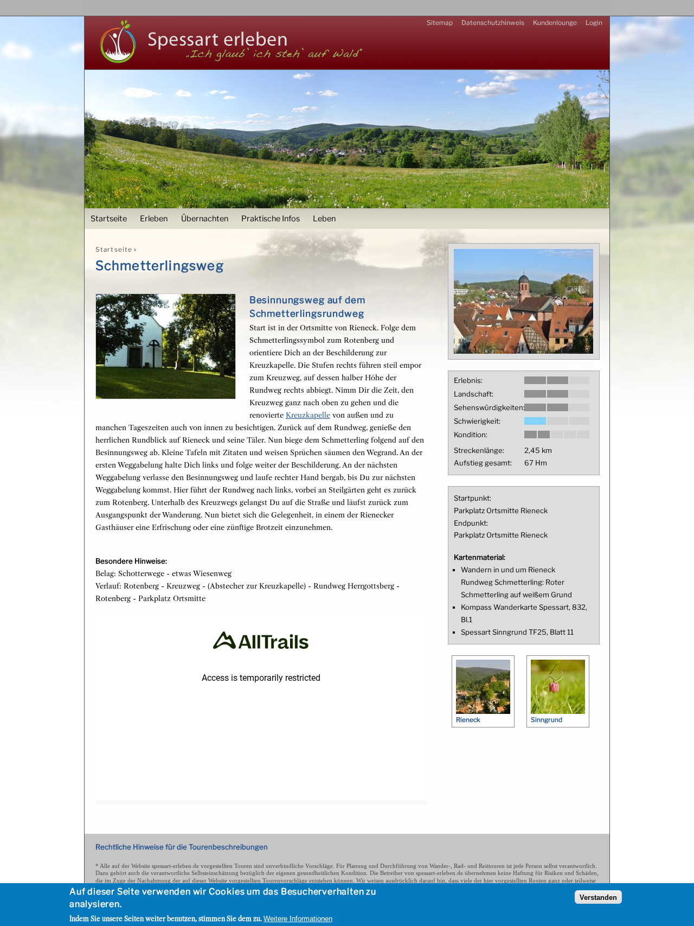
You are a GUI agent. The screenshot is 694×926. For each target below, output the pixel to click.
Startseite (109, 218)
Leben (324, 218)
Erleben (154, 218)
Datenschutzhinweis (492, 22)
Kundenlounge (555, 22)
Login (594, 22)
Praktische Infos (270, 218)
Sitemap (440, 22)
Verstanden (598, 897)
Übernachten (204, 218)
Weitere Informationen (298, 919)
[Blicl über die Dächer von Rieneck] (523, 351)
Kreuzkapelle (308, 415)
